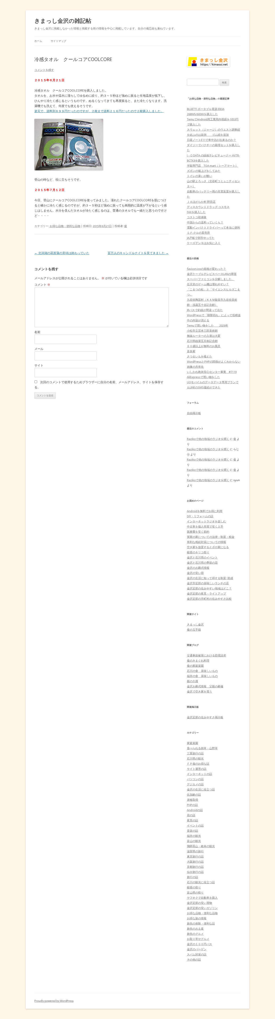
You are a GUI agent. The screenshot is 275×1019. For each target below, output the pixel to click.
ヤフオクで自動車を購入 (202, 898)
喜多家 (191, 351)
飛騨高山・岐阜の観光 (201, 846)
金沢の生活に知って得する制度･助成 (210, 578)
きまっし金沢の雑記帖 (62, 20)
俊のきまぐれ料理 (198, 660)
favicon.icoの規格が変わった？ (206, 269)
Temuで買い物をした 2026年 (207, 325)
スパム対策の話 (196, 954)
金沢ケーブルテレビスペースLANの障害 (212, 274)
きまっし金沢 (195, 624)
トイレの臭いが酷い (199, 176)
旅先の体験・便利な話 (201, 923)
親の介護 (192, 681)
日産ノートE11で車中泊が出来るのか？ (211, 140)
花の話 (191, 815)
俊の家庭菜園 (195, 666)
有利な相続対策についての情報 (206, 542)
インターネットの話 (199, 774)
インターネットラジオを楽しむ (206, 521)
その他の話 (194, 959)
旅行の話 (192, 877)
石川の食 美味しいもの (202, 671)
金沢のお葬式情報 (198, 568)
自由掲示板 (194, 413)
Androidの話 (195, 810)
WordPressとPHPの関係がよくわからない (213, 361)
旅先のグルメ (195, 934)
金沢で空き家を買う (199, 691)
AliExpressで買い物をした (203, 377)
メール (38, 349)
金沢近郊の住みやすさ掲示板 (205, 717)
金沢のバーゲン (196, 949)
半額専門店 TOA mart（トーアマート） (212, 166)
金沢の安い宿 (195, 573)
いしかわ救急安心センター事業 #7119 (212, 372)
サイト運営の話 (196, 769)
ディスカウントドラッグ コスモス (208, 207)
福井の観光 (194, 836)
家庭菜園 (192, 743)
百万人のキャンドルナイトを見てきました (138, 253)
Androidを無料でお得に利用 (204, 511)
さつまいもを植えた (199, 356)
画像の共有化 (195, 367)
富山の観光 (194, 841)
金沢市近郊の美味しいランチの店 (208, 583)
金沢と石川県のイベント (202, 557)
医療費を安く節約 (198, 532)
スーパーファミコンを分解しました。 (210, 279)
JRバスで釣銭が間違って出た (205, 310)
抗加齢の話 (194, 794)
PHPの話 (192, 805)
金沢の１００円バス (199, 944)
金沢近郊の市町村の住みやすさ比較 (209, 599)
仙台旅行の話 (195, 872)
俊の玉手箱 (194, 630)
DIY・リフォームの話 (200, 516)
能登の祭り (194, 887)
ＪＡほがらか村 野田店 (201, 202)
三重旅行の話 (195, 753)
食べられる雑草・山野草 (202, 748)
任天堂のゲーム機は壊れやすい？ (208, 284)
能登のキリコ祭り (198, 552)
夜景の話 (192, 820)
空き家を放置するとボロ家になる (208, 547)
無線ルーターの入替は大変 (203, 336)
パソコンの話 (195, 779)
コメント (42, 284)
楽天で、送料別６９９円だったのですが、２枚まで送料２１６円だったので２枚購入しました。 (99, 111)
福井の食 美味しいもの (202, 676)
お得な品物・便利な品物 (65, 226)
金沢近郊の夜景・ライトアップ (206, 593)
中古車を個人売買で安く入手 (205, 526)
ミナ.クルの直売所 (198, 233)
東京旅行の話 (195, 856)
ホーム (38, 41)
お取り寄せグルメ (198, 939)
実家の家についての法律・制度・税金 (210, 537)
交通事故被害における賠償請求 (206, 655)
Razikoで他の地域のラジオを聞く (208, 439)
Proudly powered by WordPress (53, 1001)
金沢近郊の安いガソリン (202, 908)
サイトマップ (58, 41)
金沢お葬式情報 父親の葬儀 (205, 686)
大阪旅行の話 (195, 861)
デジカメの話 (195, 784)
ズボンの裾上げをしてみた (203, 171)
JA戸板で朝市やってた (200, 238)
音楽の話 (192, 831)
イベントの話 (195, 825)
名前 (37, 332)
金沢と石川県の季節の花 (202, 562)
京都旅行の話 (195, 867)
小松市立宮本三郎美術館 (202, 331)
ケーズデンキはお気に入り (203, 243)
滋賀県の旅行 (195, 851)
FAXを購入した (196, 212)
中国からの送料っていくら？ (205, 222)
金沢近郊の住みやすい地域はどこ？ (209, 588)
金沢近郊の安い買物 (199, 903)
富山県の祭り (195, 892)
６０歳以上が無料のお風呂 (203, 346)
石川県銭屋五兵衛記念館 (202, 341)
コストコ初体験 (196, 217)
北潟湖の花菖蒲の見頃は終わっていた (61, 253)
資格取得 (192, 800)
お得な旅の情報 (196, 918)
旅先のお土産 (195, 929)
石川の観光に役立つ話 (201, 882)
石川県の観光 (195, 758)
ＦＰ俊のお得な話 (198, 764)
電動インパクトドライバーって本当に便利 (213, 227)
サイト (38, 365)
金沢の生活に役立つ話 (201, 789)
